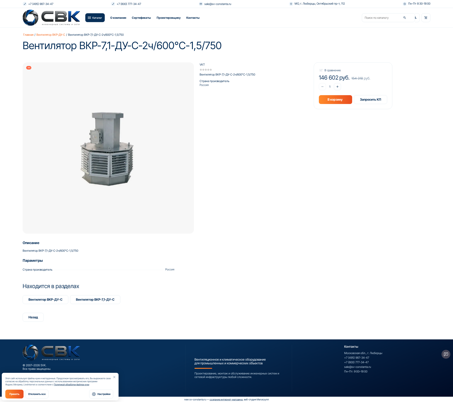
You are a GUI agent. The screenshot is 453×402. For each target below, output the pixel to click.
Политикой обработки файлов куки (71, 384)
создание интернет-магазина (226, 399)
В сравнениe (333, 70)
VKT (202, 64)
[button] (415, 17)
